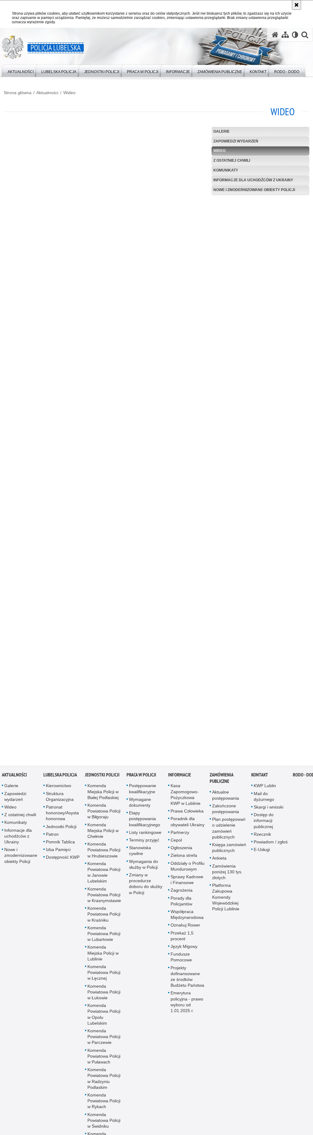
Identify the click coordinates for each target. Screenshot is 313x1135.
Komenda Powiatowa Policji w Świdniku (103, 1122)
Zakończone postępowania (225, 810)
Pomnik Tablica (60, 843)
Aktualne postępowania (225, 796)
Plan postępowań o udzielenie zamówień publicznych (228, 830)
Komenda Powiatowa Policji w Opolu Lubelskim (103, 1016)
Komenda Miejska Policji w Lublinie (103, 954)
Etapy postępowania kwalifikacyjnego (144, 820)
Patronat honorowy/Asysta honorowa (62, 814)
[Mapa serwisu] (285, 35)
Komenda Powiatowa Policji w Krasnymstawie (104, 896)
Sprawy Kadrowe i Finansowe (187, 881)
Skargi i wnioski (268, 808)
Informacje (179, 776)
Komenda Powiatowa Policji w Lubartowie (103, 935)
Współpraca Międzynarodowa (187, 916)
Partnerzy (180, 833)
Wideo (69, 92)
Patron (52, 835)
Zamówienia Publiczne (221, 779)
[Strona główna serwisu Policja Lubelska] (275, 35)
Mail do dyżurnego (264, 798)
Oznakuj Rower (185, 926)
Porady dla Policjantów (181, 902)
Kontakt (259, 776)
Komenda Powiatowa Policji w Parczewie (103, 1038)
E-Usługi (262, 851)
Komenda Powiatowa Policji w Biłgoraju (103, 812)
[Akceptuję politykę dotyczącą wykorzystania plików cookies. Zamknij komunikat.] (296, 5)
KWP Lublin (265, 787)
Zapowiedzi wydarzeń (235, 141)
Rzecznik (262, 835)
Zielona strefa (184, 857)
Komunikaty (225, 170)
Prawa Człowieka (187, 812)
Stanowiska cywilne (140, 852)
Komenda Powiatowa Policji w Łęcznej (103, 974)
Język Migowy (184, 947)
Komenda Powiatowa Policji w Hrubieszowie (103, 851)
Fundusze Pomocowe (181, 958)
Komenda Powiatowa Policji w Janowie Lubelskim (103, 874)
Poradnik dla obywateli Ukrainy (187, 823)
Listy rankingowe (145, 833)
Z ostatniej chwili (231, 160)
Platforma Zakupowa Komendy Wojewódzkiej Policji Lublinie (225, 899)
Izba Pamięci (58, 851)
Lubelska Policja (60, 776)
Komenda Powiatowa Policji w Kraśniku (103, 916)
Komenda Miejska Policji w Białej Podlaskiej (103, 793)
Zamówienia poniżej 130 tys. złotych (227, 873)
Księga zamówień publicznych (229, 849)
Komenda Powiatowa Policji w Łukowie (103, 993)
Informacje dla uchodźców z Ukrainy (253, 180)
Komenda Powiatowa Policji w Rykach (103, 1102)
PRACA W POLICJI (141, 776)
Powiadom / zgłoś (271, 843)
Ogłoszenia (181, 849)
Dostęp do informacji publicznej (264, 822)
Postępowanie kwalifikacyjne (142, 790)
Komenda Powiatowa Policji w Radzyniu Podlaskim (103, 1080)
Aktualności (47, 92)
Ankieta (219, 859)
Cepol (176, 841)
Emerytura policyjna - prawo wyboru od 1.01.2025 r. (187, 1003)
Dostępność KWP (62, 859)
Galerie (221, 131)
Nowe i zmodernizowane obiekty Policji (254, 190)
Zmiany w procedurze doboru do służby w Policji (145, 885)
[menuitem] (20, 70)
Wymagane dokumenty (140, 803)
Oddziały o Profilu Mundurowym (187, 867)
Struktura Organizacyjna (60, 798)
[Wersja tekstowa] (295, 35)
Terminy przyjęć (144, 841)
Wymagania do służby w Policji (143, 865)
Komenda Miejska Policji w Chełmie (103, 832)
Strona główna (17, 92)
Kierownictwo (58, 787)
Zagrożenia (182, 892)
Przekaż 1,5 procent (182, 937)
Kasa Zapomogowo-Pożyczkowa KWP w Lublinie (186, 796)
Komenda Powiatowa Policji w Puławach (103, 1057)
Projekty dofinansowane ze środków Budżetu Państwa (187, 978)
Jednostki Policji (61, 828)
